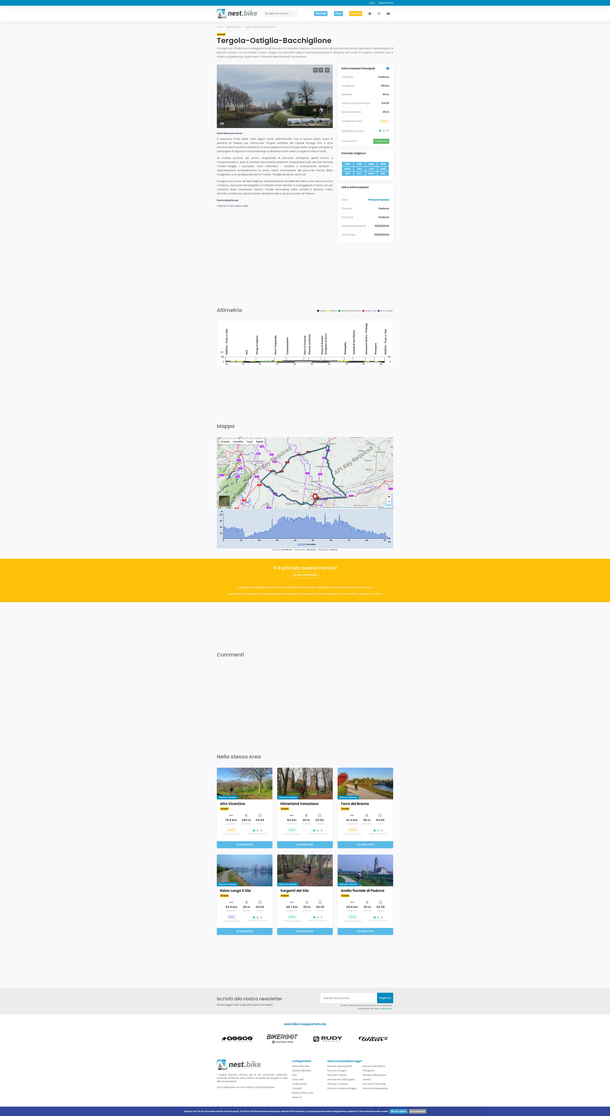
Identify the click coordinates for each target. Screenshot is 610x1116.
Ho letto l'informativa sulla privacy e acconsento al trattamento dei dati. (366, 1007)
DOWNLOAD (381, 141)
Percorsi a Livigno (337, 1070)
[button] (388, 441)
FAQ (294, 1075)
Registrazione (386, 2)
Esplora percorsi (233, 27)
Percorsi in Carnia (337, 1075)
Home (220, 27)
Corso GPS (298, 1079)
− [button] (389, 502)
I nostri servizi (299, 1084)
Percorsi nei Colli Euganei (341, 1079)
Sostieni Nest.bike (301, 1070)
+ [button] (389, 497)
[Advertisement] (305, 278)
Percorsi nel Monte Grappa (342, 1088)
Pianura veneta (378, 200)
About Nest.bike (300, 1066)
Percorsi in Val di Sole (374, 1084)
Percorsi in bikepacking (375, 1088)
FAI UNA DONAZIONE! (305, 575)
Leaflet (322, 507)
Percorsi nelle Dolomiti (340, 1066)
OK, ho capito (398, 1111)
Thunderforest (371, 507)
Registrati (385, 998)
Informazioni (417, 1111)
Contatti (297, 1088)
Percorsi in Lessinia (338, 1084)
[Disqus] (305, 705)
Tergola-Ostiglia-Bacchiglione (260, 27)
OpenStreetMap (345, 507)
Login (372, 2)
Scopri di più (385, 1008)
